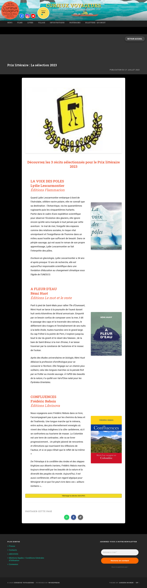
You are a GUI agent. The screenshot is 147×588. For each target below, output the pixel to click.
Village (41, 23)
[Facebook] (22, 16)
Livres (30, 23)
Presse (12, 546)
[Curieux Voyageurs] (10, 10)
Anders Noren (126, 583)
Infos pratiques (57, 23)
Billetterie (90, 23)
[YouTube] (33, 16)
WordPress (54, 583)
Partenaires (75, 23)
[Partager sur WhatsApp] (66, 517)
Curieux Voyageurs (73, 5)
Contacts (13, 550)
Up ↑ (138, 583)
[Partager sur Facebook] (73, 517)
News (9, 23)
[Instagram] (27, 16)
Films (20, 23)
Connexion (13, 564)
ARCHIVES (13, 554)
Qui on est (101, 23)
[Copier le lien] (80, 517)
